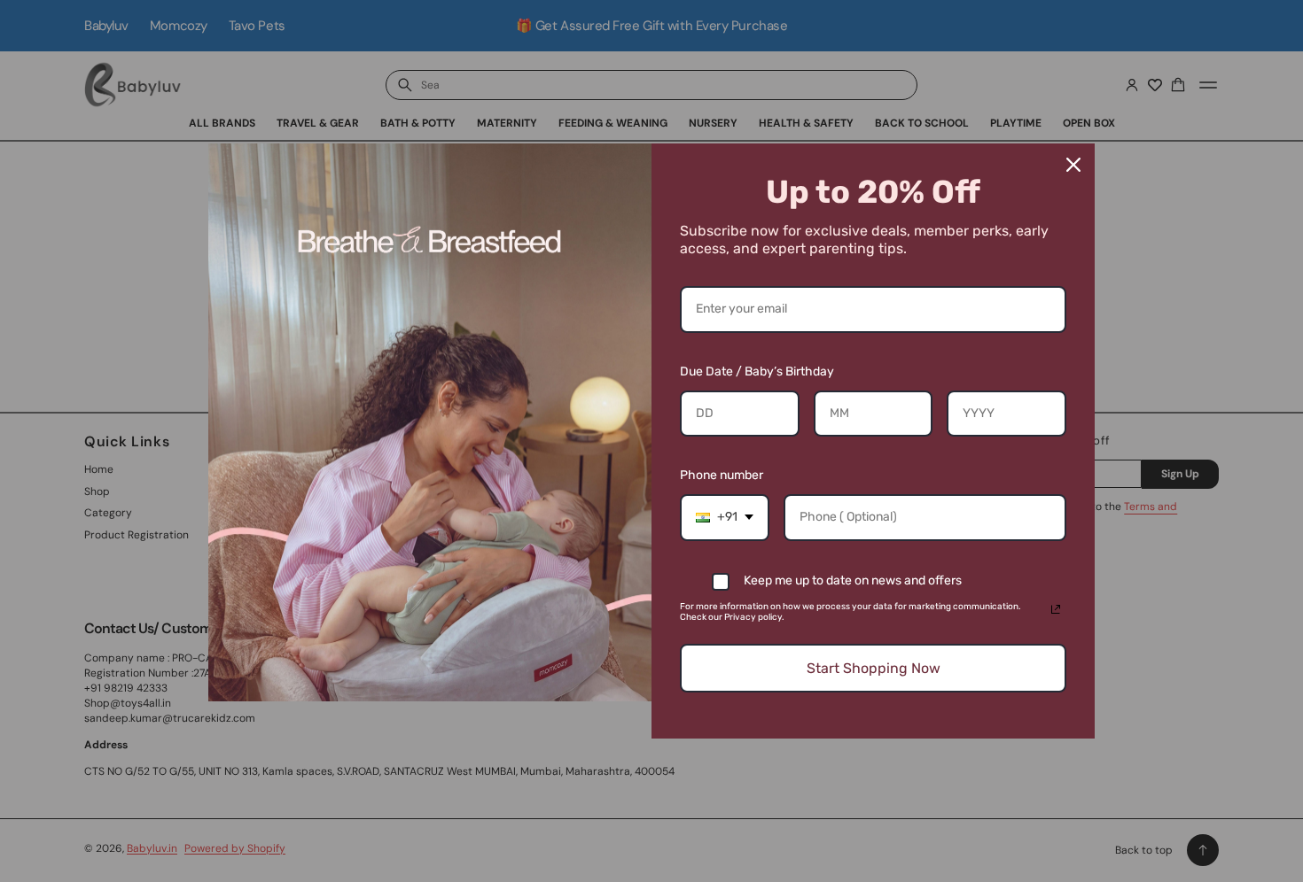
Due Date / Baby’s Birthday (757, 371)
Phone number (721, 475)
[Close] (1073, 164)
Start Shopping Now (873, 668)
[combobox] (724, 517)
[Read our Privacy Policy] (1055, 609)
